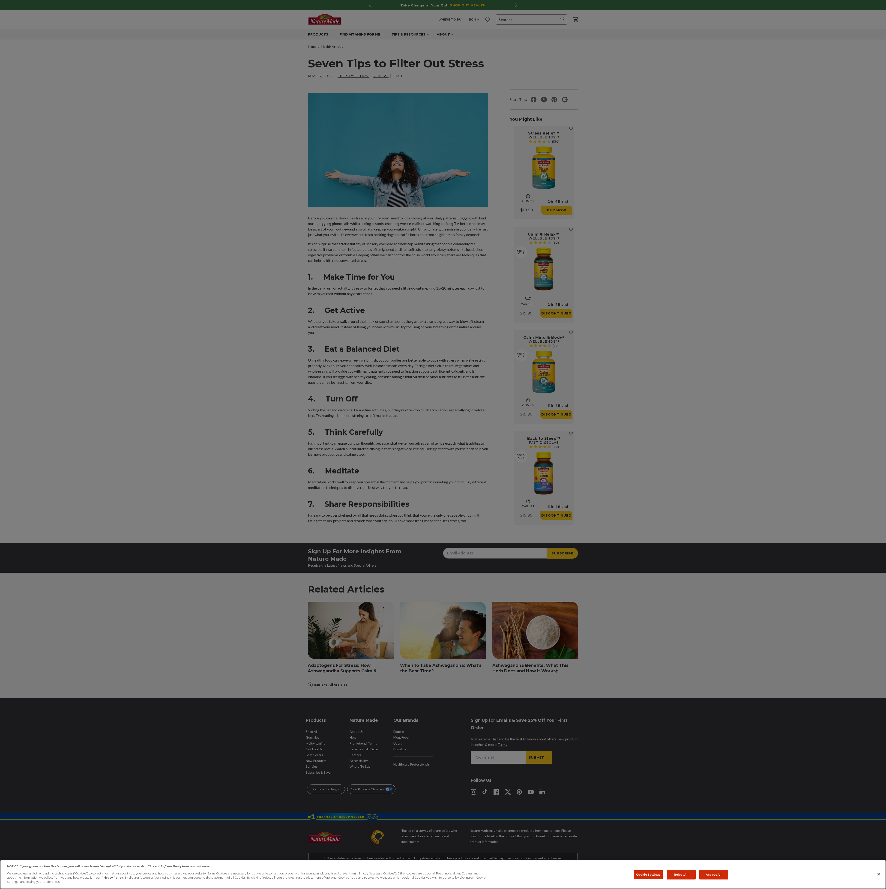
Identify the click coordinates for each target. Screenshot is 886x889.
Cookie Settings (648, 874)
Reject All (681, 874)
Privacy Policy (112, 877)
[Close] (879, 874)
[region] (443, 874)
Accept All (713, 874)
